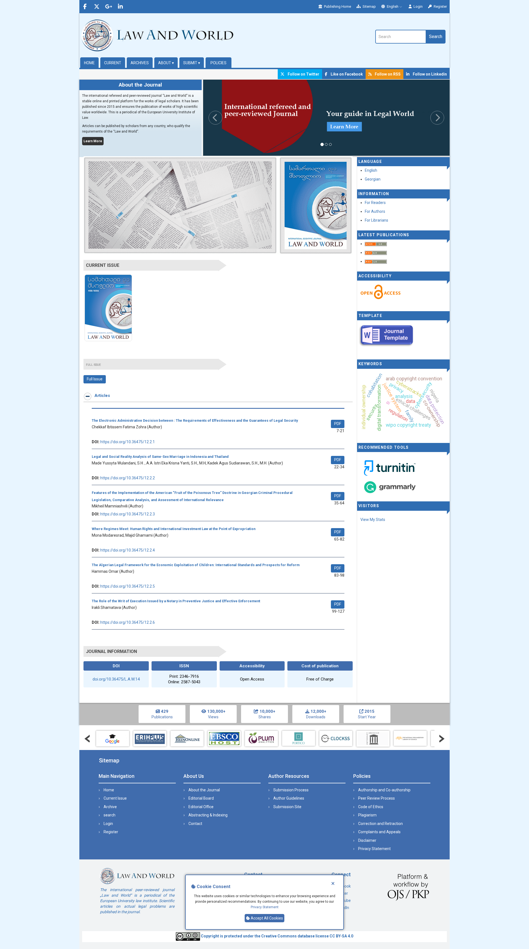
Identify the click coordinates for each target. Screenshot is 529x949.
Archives (140, 63)
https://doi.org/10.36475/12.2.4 (127, 550)
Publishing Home (337, 6)
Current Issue (115, 798)
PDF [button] (337, 423)
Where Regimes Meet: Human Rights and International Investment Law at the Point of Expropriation (173, 529)
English (392, 6)
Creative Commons (279, 936)
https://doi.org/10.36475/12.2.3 (127, 514)
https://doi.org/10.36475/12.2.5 (127, 586)
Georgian (372, 179)
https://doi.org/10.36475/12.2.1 (127, 442)
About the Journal (204, 790)
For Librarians (376, 220)
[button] (221, 118)
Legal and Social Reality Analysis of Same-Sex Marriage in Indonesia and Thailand (160, 457)
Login (418, 6)
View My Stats (372, 519)
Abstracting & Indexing (208, 815)
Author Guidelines (288, 798)
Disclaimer (367, 840)
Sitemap (369, 6)
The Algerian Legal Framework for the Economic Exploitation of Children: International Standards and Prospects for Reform (195, 565)
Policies (218, 63)
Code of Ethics (370, 807)
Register (440, 6)
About (166, 63)
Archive (110, 807)
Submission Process (291, 790)
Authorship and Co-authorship (384, 790)
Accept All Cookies (266, 918)
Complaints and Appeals (379, 832)
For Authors (375, 211)
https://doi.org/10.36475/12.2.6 (127, 622)
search (109, 815)
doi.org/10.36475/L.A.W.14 (116, 679)
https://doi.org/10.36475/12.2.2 (127, 478)
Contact (195, 823)
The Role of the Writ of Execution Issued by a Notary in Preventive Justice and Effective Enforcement (176, 601)
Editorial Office (201, 807)
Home (89, 63)
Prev (87, 739)
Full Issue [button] (94, 379)
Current (112, 63)
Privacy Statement (265, 907)
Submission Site (287, 807)
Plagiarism (367, 815)
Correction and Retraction (380, 823)
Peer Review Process (376, 798)
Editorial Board (201, 798)
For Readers (375, 202)
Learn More (92, 141)
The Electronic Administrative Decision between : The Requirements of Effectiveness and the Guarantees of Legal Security (195, 420)
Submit (191, 63)
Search (435, 36)
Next (441, 739)
